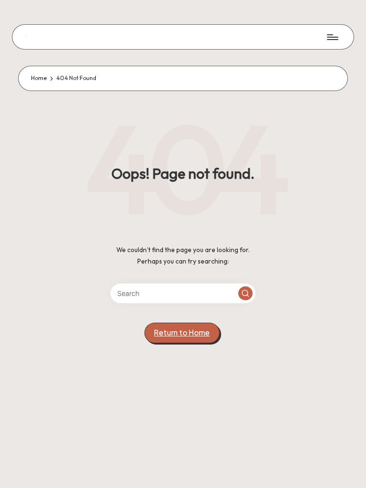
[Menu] (332, 37)
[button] (245, 293)
